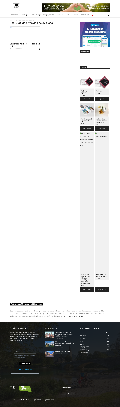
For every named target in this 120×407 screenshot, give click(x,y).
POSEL (68, 15)
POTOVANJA (85, 15)
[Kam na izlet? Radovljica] (49, 354)
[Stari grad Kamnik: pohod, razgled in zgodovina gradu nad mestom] (49, 344)
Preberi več (102, 128)
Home (11, 20)
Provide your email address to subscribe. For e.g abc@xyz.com (24, 356)
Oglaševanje (37, 400)
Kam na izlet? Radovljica (62, 351)
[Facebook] (64, 393)
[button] (108, 15)
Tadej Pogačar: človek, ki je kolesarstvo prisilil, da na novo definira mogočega (64, 334)
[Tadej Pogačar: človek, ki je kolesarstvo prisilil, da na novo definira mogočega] (49, 335)
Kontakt (21, 400)
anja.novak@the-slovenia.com (72, 316)
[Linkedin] (73, 393)
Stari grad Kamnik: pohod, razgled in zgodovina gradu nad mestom (64, 343)
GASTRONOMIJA (35, 15)
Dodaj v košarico (87, 99)
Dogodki (60, 15)
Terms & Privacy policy (25, 369)
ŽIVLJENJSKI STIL (48, 15)
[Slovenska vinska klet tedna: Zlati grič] (25, 34)
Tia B (11, 48)
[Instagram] (68, 393)
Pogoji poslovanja (49, 400)
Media (28, 400)
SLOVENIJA (24, 15)
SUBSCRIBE (25, 363)
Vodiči (76, 15)
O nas (14, 400)
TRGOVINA (14, 15)
